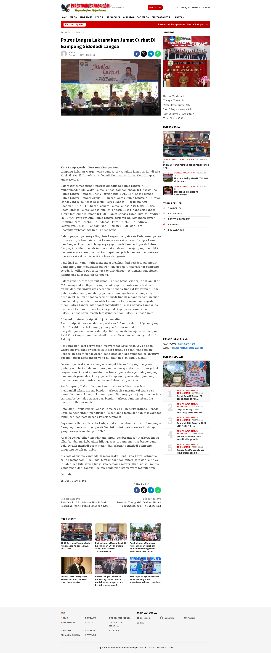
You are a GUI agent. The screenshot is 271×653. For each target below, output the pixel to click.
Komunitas (68, 623)
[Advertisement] (111, 141)
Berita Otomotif (179, 219)
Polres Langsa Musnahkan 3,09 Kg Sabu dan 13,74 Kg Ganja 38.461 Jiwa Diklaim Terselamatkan (110, 547)
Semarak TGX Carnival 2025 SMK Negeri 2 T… (191, 424)
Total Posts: (170, 118)
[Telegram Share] (151, 54)
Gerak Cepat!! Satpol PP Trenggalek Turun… (189, 397)
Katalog (90, 635)
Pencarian (155, 7)
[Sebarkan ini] (137, 54)
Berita (166, 159)
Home (64, 618)
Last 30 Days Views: (175, 114)
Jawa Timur (177, 159)
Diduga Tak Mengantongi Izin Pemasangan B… (190, 451)
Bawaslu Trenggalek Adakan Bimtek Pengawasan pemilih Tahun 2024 (139, 502)
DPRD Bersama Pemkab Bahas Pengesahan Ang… (186, 166)
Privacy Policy (70, 635)
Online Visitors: (173, 96)
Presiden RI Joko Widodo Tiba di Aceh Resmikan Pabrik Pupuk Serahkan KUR (84, 502)
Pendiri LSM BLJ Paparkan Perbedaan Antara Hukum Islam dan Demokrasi (74, 579)
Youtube (191, 618)
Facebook (145, 618)
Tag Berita (175, 208)
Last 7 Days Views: (174, 109)
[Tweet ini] (144, 54)
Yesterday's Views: (174, 105)
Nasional (67, 630)
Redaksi (90, 630)
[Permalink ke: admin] (64, 53)
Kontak (114, 630)
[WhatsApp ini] (158, 54)
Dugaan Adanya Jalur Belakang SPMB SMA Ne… (190, 411)
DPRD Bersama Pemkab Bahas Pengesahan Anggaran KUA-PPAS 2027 (76, 546)
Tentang (90, 618)
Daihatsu (174, 224)
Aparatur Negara (115, 624)
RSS (142, 623)
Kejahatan (175, 214)
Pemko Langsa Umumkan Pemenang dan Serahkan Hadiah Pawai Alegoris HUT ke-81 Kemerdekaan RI (143, 547)
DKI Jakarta (176, 230)
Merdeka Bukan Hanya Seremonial (186, 193)
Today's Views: (172, 100)
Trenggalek (191, 159)
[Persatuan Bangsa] (85, 7)
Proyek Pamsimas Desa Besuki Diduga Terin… (189, 438)
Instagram (169, 618)
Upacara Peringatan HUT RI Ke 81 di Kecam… (192, 180)
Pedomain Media (120, 618)
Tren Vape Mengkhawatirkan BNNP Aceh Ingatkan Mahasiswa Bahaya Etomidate (145, 579)
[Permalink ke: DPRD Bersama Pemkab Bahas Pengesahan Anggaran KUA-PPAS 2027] (76, 532)
